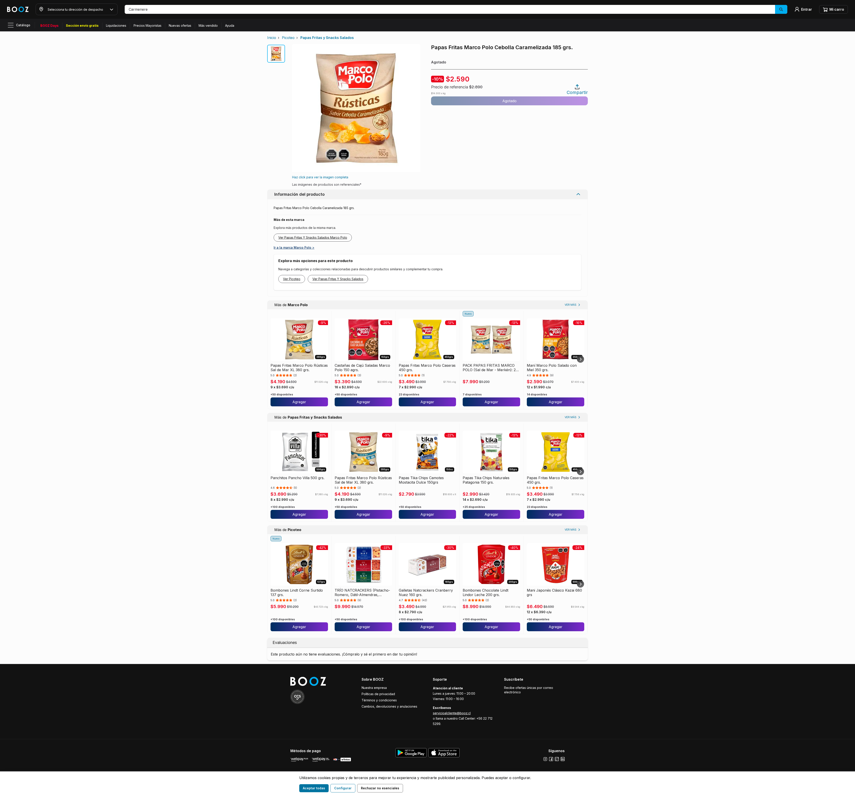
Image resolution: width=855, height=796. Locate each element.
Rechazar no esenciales (380, 788)
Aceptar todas (314, 788)
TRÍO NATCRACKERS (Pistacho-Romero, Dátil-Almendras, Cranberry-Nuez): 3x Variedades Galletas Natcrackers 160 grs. (362, 592)
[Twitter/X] (557, 759)
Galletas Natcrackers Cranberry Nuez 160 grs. (426, 592)
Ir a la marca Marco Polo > (294, 247)
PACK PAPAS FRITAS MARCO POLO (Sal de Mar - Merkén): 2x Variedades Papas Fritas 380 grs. (490, 367)
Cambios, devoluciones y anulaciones (389, 706)
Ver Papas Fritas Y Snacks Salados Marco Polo (312, 237)
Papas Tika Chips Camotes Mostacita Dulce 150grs (421, 480)
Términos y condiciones (379, 700)
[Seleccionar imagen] (276, 54)
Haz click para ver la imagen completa (320, 177)
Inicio (271, 37)
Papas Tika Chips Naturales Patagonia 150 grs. (486, 480)
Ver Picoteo (291, 279)
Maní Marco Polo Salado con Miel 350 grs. (552, 367)
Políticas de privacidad (378, 694)
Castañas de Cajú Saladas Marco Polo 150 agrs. (362, 367)
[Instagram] (545, 759)
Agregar (299, 402)
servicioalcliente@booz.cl (452, 713)
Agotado (509, 101)
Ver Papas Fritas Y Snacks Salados (337, 279)
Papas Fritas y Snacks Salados (327, 37)
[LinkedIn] (563, 759)
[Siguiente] (580, 359)
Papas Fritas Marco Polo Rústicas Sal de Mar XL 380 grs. (299, 367)
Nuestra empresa (374, 688)
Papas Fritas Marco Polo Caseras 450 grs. (427, 367)
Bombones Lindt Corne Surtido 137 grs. (297, 592)
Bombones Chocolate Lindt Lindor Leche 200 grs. (485, 592)
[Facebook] (551, 759)
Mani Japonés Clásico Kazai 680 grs (554, 592)
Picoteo (288, 37)
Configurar (343, 788)
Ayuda (229, 25)
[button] (456, 9)
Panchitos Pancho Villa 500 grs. (297, 478)
